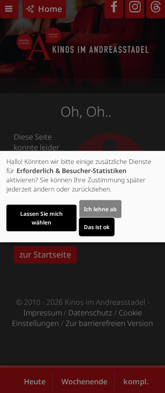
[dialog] (82, 196)
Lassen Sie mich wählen (41, 217)
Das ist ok (97, 226)
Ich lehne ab (100, 209)
